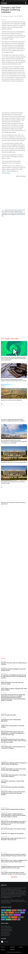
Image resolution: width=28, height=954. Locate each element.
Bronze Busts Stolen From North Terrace (13, 829)
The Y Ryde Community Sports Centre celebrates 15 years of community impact (13, 873)
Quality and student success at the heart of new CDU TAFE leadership (13, 769)
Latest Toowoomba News (6, 927)
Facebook (6, 941)
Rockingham (13, 214)
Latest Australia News (5, 926)
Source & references (21, 176)
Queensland (17, 912)
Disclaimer (21, 947)
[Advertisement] (14, 97)
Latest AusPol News (5, 935)
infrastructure (14, 917)
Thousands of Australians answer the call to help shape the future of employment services (13, 676)
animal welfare (14, 210)
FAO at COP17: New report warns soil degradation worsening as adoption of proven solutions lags (12, 733)
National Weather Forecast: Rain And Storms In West (12, 683)
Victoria (6, 912)
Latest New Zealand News (6, 930)
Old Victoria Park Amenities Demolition (13, 787)
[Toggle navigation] (25, 3)
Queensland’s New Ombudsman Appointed (11, 720)
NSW (2, 912)
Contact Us (3, 949)
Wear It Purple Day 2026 (8, 715)
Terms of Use (12, 947)
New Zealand (20, 917)
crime (19, 919)
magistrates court (18, 211)
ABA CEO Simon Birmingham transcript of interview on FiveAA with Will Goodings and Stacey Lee (13, 823)
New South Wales (17, 914)
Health (9, 917)
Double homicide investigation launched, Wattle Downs (13, 669)
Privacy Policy (12, 949)
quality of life (7, 214)
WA (2, 216)
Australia (3, 910)
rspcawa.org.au (6, 173)
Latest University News (6, 933)
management (5, 213)
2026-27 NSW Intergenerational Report (13, 809)
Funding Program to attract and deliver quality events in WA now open (13, 867)
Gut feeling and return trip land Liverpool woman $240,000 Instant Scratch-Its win (13, 855)
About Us (2, 947)
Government (8, 910)
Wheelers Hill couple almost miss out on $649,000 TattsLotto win (13, 838)
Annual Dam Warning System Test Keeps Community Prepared (13, 775)
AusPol (6, 914)
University (22, 912)
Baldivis (20, 210)
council (2, 914)
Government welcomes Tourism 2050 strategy (12, 781)
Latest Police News (5, 932)
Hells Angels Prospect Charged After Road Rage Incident (14, 689)
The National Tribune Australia (15, 952)
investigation (8, 919)
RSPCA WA (22, 214)
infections (12, 211)
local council (11, 912)
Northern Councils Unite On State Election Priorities (14, 663)
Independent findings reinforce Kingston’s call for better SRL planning (14, 763)
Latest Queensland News (6, 929)
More (11, 897)
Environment (4, 917)
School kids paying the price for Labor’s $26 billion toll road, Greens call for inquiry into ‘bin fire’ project (13, 741)
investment (14, 919)
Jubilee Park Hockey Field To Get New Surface (12, 726)
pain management (19, 213)
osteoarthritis (11, 213)
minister (11, 914)
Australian (14, 910)
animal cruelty (8, 210)
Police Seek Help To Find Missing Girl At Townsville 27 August (13, 747)
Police (24, 910)
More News (14, 877)
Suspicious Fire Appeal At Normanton (12, 833)
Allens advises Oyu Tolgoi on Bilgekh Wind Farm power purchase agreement (14, 861)
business (3, 919)
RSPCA (18, 214)
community (6, 211)
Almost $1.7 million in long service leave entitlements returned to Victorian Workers (13, 793)
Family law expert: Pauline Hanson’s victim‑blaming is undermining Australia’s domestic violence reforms (13, 815)
